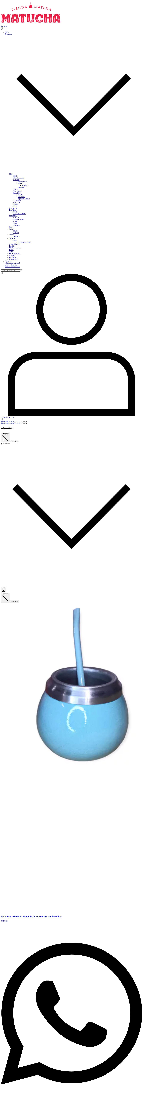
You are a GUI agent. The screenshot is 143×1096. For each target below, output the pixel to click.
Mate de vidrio (22, 182)
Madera (15, 204)
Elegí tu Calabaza (11, 265)
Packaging (12, 257)
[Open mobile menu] (2, 28)
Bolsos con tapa (18, 219)
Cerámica (16, 202)
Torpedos (21, 187)
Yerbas (11, 235)
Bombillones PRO (19, 214)
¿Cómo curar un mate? (12, 263)
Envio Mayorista (14, 253)
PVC (15, 206)
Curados (20, 195)
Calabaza (16, 180)
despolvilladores (14, 244)
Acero (20, 183)
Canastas (16, 217)
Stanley (15, 176)
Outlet (11, 252)
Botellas (16, 233)
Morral (15, 223)
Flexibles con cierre (24, 242)
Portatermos (13, 216)
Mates (11, 174)
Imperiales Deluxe (24, 199)
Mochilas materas (15, 248)
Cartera (15, 221)
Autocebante (17, 200)
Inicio (7, 32)
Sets (10, 227)
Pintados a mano (18, 178)
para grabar (21, 197)
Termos (11, 229)
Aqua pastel (5, 433)
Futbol (11, 250)
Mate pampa (17, 191)
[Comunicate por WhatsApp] (71, 1094)
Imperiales (16, 193)
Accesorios (13, 208)
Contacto (8, 261)
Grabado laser (13, 259)
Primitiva (12, 246)
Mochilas (16, 225)
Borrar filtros (14, 441)
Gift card (12, 255)
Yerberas (12, 238)
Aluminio (25, 185)
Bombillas (12, 210)
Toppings (16, 236)
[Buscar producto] (2, 273)
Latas (15, 240)
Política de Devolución (12, 267)
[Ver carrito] (2, 419)
